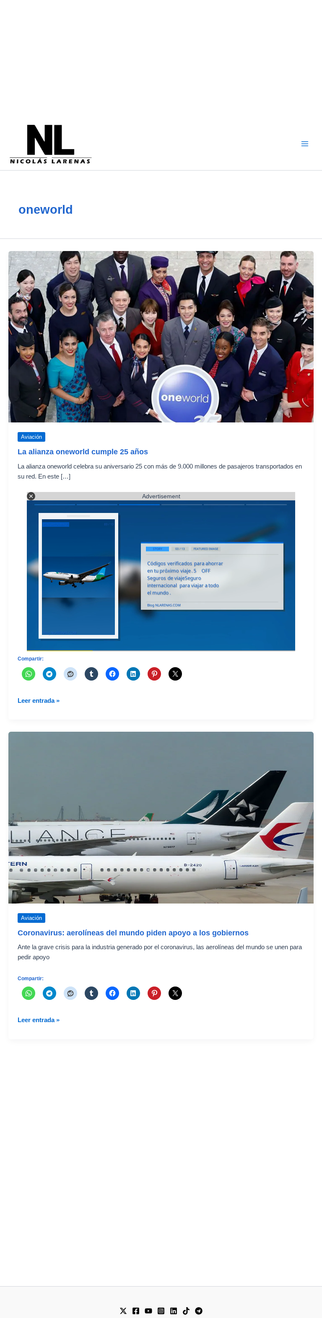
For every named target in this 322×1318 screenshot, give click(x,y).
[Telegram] (199, 1311)
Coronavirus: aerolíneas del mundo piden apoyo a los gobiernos (133, 932)
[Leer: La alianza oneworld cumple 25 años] (161, 336)
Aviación (31, 437)
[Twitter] (123, 1311)
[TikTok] (186, 1311)
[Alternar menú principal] (305, 144)
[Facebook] (136, 1311)
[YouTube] (148, 1311)
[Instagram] (161, 1311)
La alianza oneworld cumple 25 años (83, 451)
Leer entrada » (39, 701)
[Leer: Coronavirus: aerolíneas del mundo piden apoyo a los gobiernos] (161, 817)
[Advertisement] (161, 58)
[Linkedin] (173, 1311)
